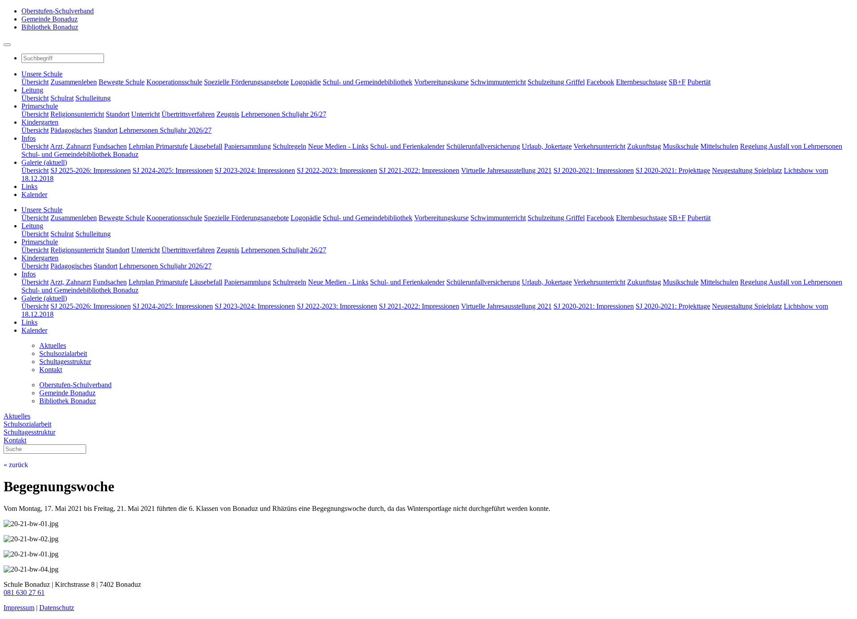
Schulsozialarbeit (27, 424)
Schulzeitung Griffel (556, 82)
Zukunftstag (644, 146)
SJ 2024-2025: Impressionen (173, 170)
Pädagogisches (71, 130)
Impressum (19, 607)
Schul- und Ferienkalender (407, 146)
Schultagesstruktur (29, 432)
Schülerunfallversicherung (483, 146)
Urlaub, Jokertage (547, 146)
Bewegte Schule (122, 82)
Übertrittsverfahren (188, 114)
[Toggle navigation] (7, 44)
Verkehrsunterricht (599, 146)
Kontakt (15, 440)
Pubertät (699, 82)
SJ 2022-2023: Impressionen (337, 170)
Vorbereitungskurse (441, 82)
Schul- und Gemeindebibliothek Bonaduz (79, 154)
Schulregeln (289, 146)
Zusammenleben (73, 82)
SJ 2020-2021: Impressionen (593, 170)
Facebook (600, 82)
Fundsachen (110, 146)
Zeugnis (227, 114)
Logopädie (306, 82)
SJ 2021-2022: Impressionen (419, 170)
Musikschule (681, 146)
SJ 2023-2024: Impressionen (255, 170)
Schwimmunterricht (498, 82)
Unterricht (145, 114)
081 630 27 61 (24, 592)
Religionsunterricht (77, 114)
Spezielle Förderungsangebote (246, 82)
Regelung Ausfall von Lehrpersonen (791, 146)
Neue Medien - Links (338, 146)
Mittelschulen (719, 146)
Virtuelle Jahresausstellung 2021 (506, 170)
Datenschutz (56, 607)
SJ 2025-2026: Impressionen (90, 170)
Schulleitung (93, 98)
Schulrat (62, 98)
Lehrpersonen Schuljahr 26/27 (283, 114)
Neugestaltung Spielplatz (747, 170)
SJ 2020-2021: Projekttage (673, 170)
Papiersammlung (247, 146)
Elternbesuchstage (641, 82)
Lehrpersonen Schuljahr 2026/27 (165, 130)
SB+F (677, 82)
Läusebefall (206, 146)
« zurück (16, 464)
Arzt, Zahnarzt (70, 146)
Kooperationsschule (174, 82)
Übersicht (35, 82)
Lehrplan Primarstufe (158, 146)
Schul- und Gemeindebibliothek (367, 82)
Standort (117, 114)
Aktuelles (17, 416)
